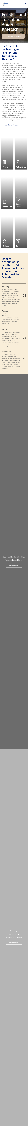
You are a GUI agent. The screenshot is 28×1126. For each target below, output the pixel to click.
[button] (25, 4)
